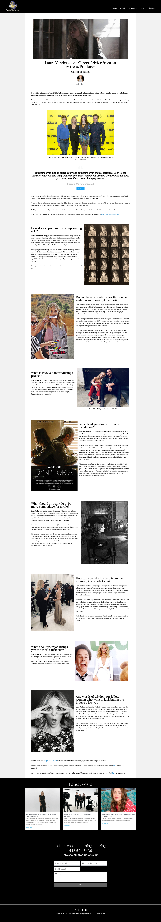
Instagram (46, 761)
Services (132, 8)
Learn (143, 8)
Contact (151, 8)
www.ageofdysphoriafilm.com (110, 214)
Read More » (29, 827)
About (122, 8)
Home (114, 8)
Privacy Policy (100, 914)
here (114, 766)
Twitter (54, 761)
